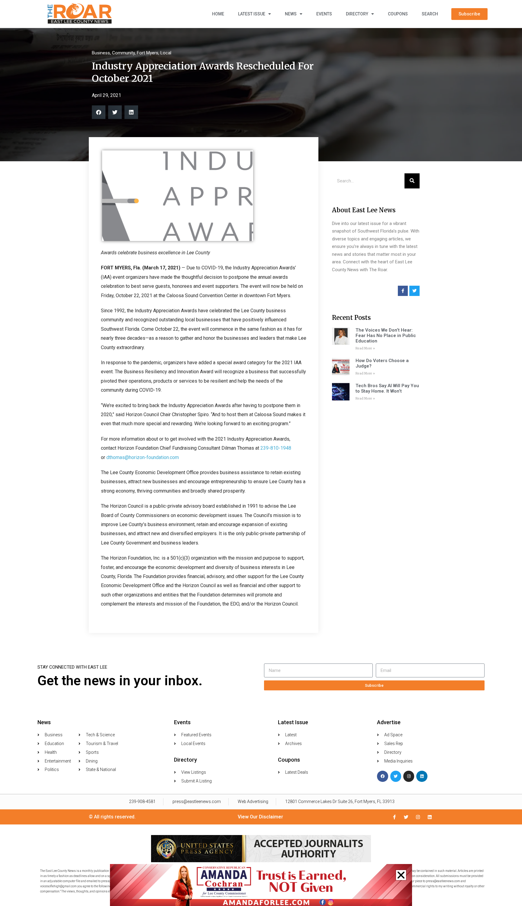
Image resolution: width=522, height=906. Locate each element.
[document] (261, 453)
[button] (401, 875)
